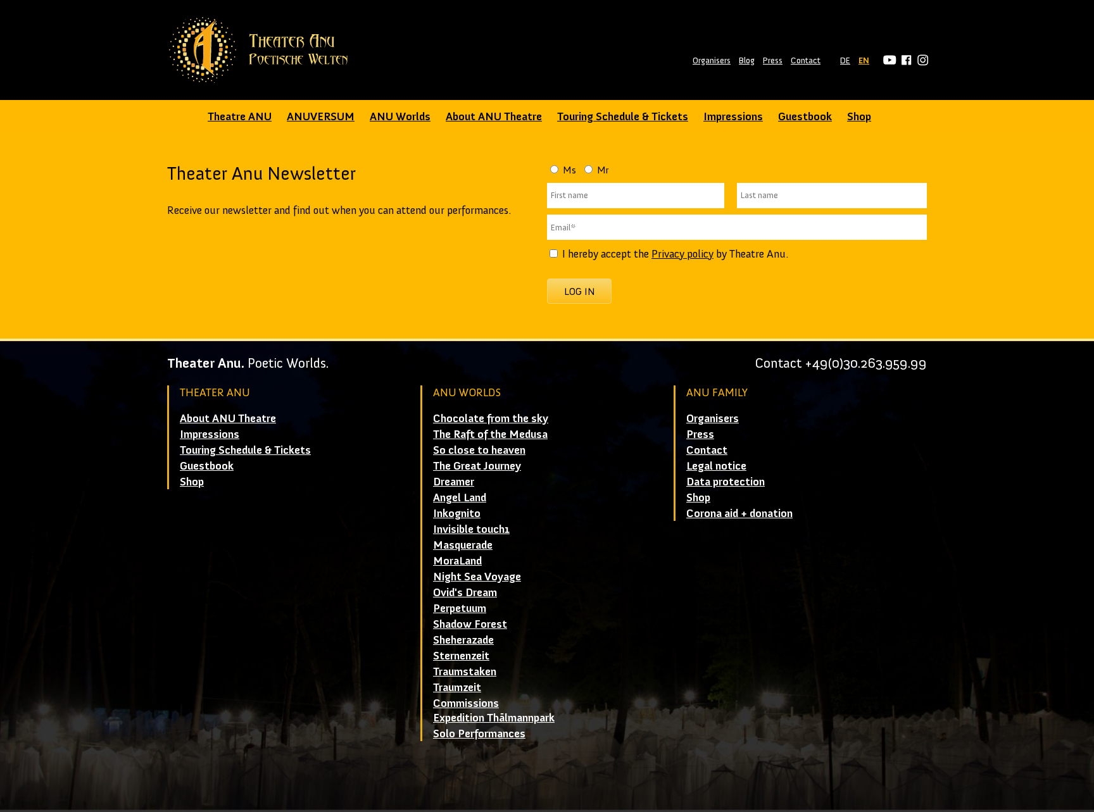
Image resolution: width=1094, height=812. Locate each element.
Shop (859, 116)
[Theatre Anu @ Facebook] (904, 60)
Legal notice (716, 466)
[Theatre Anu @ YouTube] (888, 60)
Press (773, 60)
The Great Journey (477, 466)
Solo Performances (479, 733)
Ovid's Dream (465, 592)
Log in (579, 291)
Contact (805, 60)
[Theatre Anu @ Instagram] (921, 60)
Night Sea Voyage (477, 577)
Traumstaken (464, 671)
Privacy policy (682, 254)
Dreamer (453, 482)
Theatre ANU (240, 116)
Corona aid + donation (739, 513)
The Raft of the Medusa (490, 434)
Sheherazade (463, 640)
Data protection (725, 482)
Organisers (712, 60)
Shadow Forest (470, 624)
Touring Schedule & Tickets (622, 116)
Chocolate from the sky (490, 418)
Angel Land (459, 497)
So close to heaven (479, 450)
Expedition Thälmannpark (494, 718)
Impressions (733, 116)
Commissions (466, 703)
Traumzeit (457, 687)
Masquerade (463, 545)
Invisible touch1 (471, 529)
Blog (747, 60)
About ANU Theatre (494, 116)
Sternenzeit (461, 656)
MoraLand (457, 561)
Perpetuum (459, 608)
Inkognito (457, 513)
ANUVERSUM (321, 116)
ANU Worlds (400, 116)
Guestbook (805, 116)
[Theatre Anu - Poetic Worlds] (262, 50)
